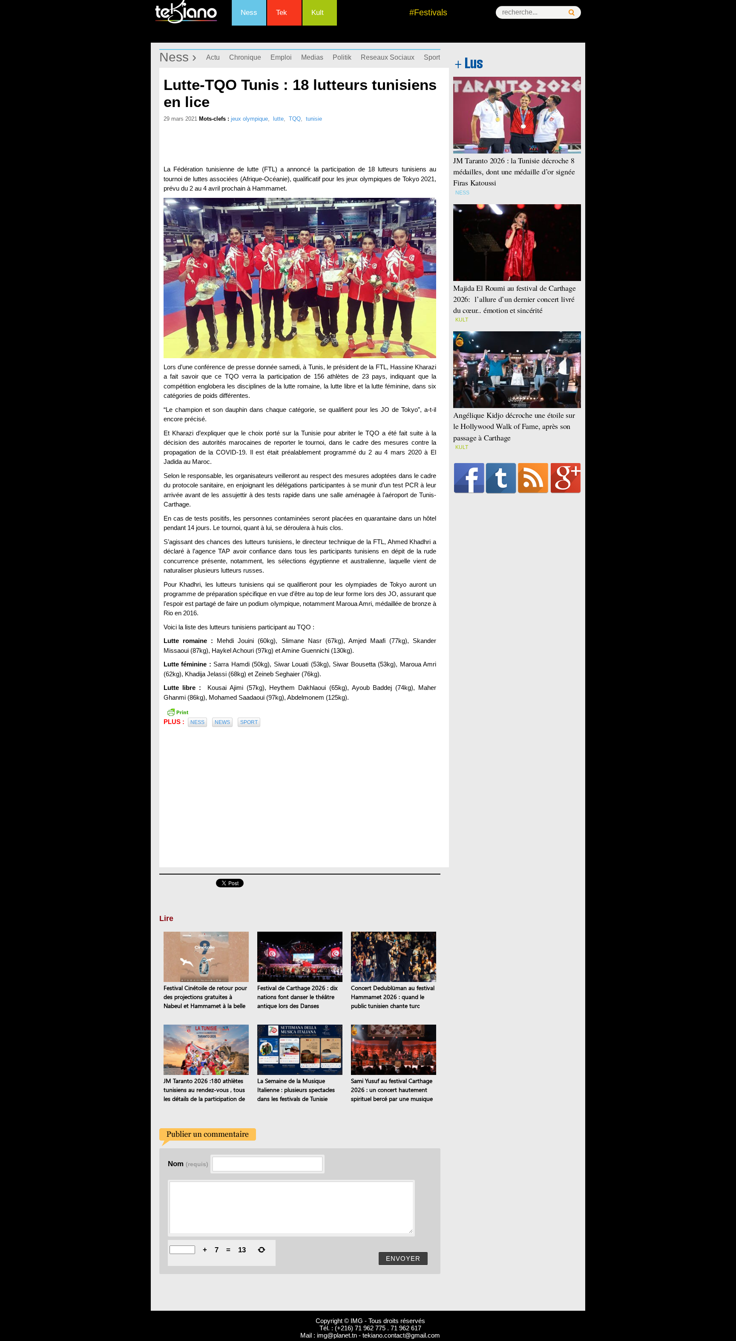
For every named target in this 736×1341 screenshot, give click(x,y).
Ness (249, 13)
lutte (278, 119)
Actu (213, 57)
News (222, 722)
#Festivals (428, 12)
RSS (533, 478)
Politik (342, 57)
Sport (432, 57)
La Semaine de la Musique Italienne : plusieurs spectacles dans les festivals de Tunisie (296, 1090)
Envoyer (403, 1258)
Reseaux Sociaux (387, 57)
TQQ (295, 119)
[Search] (572, 12)
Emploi (281, 57)
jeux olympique (249, 119)
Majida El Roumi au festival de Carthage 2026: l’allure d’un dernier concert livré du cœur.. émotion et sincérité (514, 299)
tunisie (314, 119)
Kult (317, 13)
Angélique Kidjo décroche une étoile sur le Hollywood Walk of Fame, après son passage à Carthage (514, 426)
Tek (281, 13)
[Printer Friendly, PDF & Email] (178, 711)
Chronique (245, 57)
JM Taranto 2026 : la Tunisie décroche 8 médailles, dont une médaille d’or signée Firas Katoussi (514, 171)
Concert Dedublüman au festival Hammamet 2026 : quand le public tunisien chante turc (392, 997)
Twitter (501, 478)
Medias (312, 57)
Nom (188, 1163)
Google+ (566, 478)
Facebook (469, 478)
